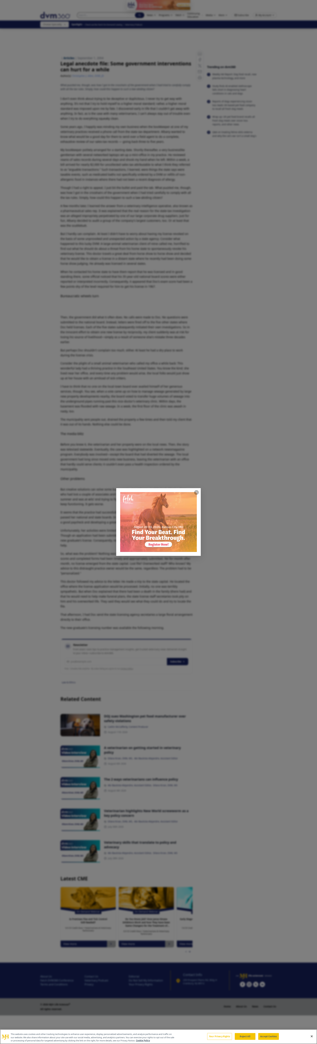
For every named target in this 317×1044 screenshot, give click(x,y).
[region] (158, 1036)
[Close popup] (196, 492)
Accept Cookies (268, 1036)
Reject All (245, 1036)
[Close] (311, 1036)
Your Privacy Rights (219, 1036)
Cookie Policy (143, 1040)
